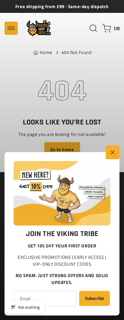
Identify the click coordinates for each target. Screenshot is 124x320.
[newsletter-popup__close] (112, 152)
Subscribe (94, 298)
